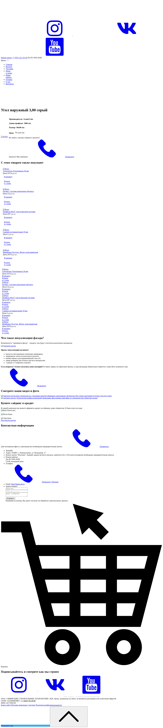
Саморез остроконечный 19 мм (15, 232)
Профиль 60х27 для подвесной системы (19, 212)
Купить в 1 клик (7, 182)
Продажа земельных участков (23, 705)
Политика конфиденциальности (49, 705)
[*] (19, 693)
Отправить (10, 498)
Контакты (10, 84)
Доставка (9, 69)
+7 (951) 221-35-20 (19, 58)
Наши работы (9, 76)
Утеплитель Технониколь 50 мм (16, 171)
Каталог (9, 67)
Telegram (54, 482)
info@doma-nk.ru (18, 484)
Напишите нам (7, 726)
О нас (8, 82)
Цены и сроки (9, 72)
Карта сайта (6, 705)
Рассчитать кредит (8, 420)
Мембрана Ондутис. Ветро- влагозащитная (20, 252)
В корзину (8, 177)
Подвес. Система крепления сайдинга (18, 191)
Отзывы (9, 80)
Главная (9, 64)
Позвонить (69, 157)
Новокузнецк (6, 58)
